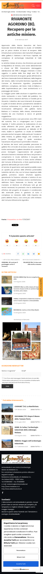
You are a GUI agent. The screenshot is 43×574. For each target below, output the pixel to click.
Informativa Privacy (24, 382)
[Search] (33, 5)
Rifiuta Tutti (21, 557)
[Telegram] (34, 254)
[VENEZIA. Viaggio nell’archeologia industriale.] (7, 443)
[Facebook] (18, 254)
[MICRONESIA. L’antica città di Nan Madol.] (7, 311)
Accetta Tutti (20, 564)
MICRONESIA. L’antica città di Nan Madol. (26, 310)
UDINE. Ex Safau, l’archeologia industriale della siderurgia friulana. (26, 429)
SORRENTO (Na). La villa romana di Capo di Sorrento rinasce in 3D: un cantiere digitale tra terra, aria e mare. (27, 289)
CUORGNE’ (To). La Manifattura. (27, 406)
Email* (24, 371)
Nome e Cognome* (9, 371)
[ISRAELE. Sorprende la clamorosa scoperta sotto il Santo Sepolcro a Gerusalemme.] (7, 301)
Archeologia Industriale (22, 15)
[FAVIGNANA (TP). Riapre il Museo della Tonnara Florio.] (7, 419)
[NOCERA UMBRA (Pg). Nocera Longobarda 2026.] (7, 279)
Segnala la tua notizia (41, 287)
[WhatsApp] (23, 254)
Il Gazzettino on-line (14, 219)
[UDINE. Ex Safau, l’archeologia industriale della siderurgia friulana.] (7, 430)
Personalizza (20, 550)
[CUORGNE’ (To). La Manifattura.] (7, 408)
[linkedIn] (28, 254)
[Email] (39, 254)
